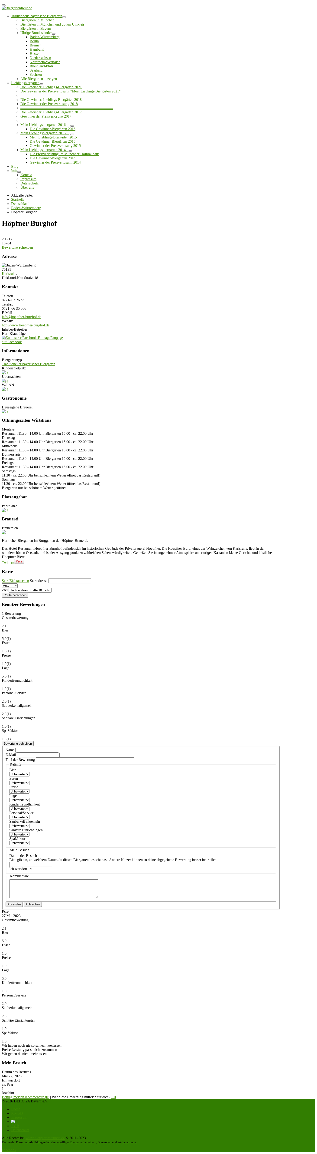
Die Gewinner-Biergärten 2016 (52, 129)
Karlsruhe (9, 274)
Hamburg (37, 49)
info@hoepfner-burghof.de (21, 317)
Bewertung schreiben (17, 247)
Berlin (34, 41)
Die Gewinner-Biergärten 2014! (53, 158)
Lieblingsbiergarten (25, 83)
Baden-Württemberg (45, 37)
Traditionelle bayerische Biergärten (36, 16)
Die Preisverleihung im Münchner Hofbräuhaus (64, 154)
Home (15, 1109)
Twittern (8, 563)
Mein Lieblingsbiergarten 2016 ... (44, 125)
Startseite (17, 199)
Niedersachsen (40, 58)
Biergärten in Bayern (35, 28)
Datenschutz (29, 183)
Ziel (5, 590)
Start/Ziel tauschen (15, 581)
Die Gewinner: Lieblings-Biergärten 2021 (51, 87)
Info (14, 171)
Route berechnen (15, 595)
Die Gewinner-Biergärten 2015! (53, 141)
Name (10, 750)
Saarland (36, 70)
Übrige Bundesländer (36, 33)
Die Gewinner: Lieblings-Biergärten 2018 (51, 100)
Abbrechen (33, 904)
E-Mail (11, 755)
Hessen (35, 54)
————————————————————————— (66, 95)
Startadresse (38, 581)
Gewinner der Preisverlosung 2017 (45, 116)
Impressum (28, 179)
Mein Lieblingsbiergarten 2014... (44, 150)
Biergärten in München (37, 20)
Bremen (35, 45)
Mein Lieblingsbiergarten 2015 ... (44, 133)
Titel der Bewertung (20, 760)
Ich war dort (18, 869)
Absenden (14, 904)
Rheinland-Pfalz (41, 66)
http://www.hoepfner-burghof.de (25, 325)
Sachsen (36, 74)
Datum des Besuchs (113, 858)
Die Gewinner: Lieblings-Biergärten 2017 (51, 112)
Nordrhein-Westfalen (45, 62)
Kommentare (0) (37, 1097)
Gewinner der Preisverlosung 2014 (55, 162)
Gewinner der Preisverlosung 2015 (55, 146)
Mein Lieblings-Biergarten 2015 (53, 137)
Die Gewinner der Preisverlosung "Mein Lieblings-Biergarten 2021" (70, 91)
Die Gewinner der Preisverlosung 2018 (49, 104)
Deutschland (20, 204)
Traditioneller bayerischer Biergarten (28, 364)
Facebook (9, 1150)
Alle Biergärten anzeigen (38, 79)
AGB (15, 1126)
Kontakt (26, 175)
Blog (14, 166)
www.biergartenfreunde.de (45, 1138)
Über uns (27, 187)
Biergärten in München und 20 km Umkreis (52, 24)
